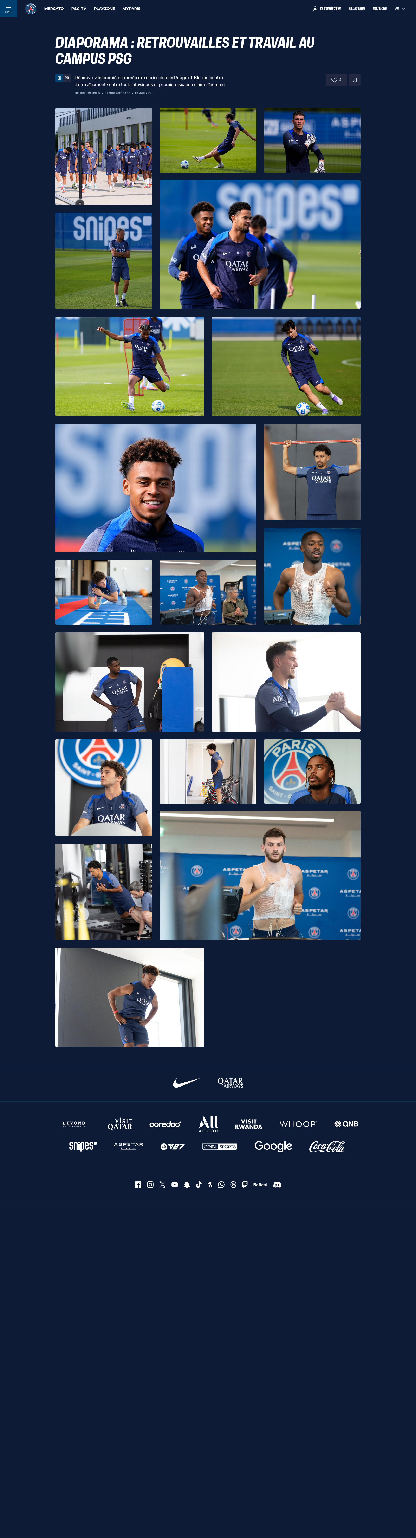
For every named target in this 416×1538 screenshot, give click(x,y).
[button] (103, 156)
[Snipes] (83, 1147)
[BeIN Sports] (219, 1147)
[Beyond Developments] (74, 1124)
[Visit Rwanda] (248, 1124)
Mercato (54, 8)
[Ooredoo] (165, 1124)
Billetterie (357, 9)
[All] (208, 1124)
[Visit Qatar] (120, 1124)
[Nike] (186, 1083)
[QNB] (346, 1124)
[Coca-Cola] (328, 1147)
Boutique (380, 9)
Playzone (104, 8)
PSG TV (79, 8)
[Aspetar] (128, 1147)
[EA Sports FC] (173, 1147)
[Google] (273, 1147)
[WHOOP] (298, 1124)
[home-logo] (31, 8)
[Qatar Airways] (230, 1083)
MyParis (132, 8)
